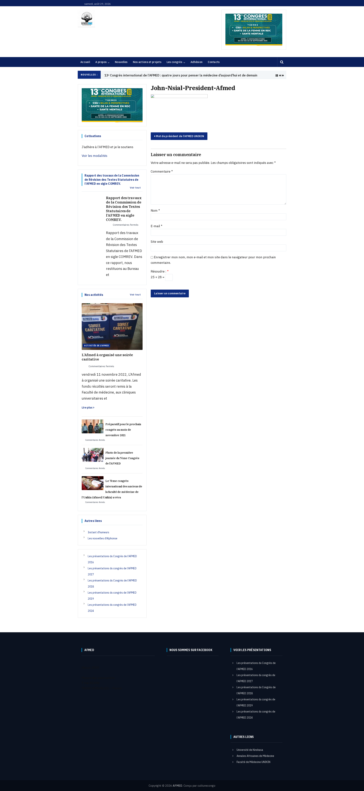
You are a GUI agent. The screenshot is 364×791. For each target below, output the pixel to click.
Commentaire (162, 171)
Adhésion (196, 62)
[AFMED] (86, 18)
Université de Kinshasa (250, 750)
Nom (155, 210)
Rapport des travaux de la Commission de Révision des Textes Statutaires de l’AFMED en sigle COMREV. (124, 209)
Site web (157, 242)
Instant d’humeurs (98, 532)
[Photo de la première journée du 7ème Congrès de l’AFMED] (93, 454)
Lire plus (87, 407)
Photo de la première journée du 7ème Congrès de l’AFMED (122, 458)
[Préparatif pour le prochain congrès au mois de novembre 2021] (93, 426)
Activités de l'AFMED (96, 345)
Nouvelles (121, 62)
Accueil (85, 62)
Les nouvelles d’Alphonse (102, 538)
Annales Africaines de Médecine (255, 756)
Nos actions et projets (147, 62)
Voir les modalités (94, 156)
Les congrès (174, 62)
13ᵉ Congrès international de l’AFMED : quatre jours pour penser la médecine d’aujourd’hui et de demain (180, 75)
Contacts (214, 62)
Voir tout (135, 187)
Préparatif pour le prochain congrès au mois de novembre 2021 (123, 430)
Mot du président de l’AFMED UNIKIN (180, 136)
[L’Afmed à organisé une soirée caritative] (112, 326)
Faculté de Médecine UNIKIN (253, 762)
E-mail (156, 226)
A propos (101, 62)
